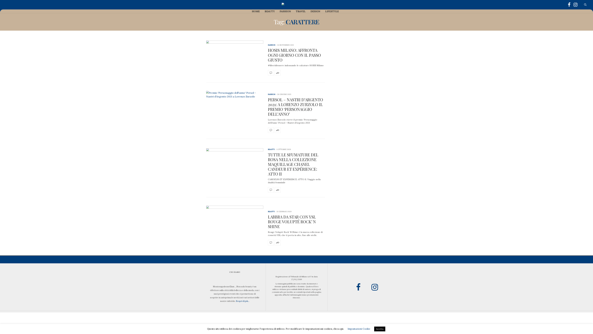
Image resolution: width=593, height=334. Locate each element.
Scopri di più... (242, 301)
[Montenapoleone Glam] (296, 4)
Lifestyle (332, 11)
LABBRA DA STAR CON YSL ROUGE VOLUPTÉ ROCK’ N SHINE (292, 221)
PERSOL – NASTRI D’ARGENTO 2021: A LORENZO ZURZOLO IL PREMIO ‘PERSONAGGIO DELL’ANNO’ (295, 107)
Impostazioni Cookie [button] (359, 328)
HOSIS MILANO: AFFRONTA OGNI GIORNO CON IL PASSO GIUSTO (294, 54)
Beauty (270, 11)
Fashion (285, 11)
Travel (301, 11)
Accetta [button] (379, 329)
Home (256, 11)
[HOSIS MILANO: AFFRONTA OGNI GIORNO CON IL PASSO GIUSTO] (234, 59)
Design (315, 11)
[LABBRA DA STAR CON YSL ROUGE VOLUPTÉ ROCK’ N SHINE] (234, 227)
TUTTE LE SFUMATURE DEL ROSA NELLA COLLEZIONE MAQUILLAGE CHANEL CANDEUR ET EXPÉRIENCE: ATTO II (293, 164)
